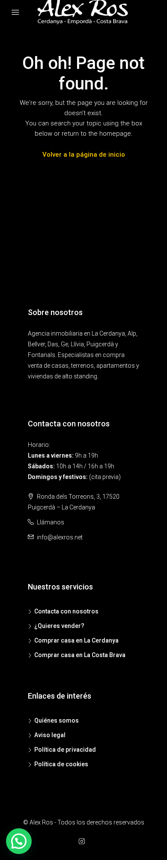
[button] (19, 841)
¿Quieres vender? (59, 625)
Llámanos (50, 522)
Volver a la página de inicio (83, 154)
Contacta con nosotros (66, 611)
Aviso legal (50, 735)
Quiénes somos (56, 720)
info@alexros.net (60, 537)
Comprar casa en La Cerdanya (76, 640)
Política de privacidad (65, 749)
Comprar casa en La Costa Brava (79, 655)
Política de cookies (61, 764)
